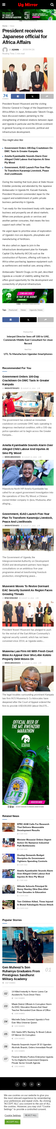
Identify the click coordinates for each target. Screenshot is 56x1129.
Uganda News (36, 310)
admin (15, 50)
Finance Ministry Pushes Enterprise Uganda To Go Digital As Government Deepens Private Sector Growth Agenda (32, 1060)
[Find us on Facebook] (17, 1084)
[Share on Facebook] (18, 96)
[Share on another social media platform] (47, 96)
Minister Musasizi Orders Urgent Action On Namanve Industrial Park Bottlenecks (34, 842)
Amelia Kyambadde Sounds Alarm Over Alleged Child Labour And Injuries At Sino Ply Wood (27, 159)
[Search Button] (52, 4)
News (12, 26)
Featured (13, 310)
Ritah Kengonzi (11, 598)
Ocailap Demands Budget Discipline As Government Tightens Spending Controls (32, 858)
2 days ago (23, 896)
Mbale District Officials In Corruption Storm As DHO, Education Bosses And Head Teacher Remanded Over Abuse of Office (32, 1007)
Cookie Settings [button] (13, 1115)
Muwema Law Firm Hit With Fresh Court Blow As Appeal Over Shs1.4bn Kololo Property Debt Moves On (27, 655)
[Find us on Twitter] (24, 1084)
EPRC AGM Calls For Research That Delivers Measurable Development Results (33, 827)
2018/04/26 (29, 50)
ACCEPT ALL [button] (13, 1122)
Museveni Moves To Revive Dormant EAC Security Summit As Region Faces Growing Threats (27, 590)
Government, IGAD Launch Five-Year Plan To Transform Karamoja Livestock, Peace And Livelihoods (27, 170)
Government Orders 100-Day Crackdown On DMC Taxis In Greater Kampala (25, 380)
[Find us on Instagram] (31, 1084)
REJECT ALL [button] (31, 1116)
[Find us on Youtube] (38, 1084)
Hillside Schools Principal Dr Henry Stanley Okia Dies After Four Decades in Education (32, 889)
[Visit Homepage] (28, 4)
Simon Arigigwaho (13, 457)
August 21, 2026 (29, 388)
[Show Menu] (3, 4)
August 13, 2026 (27, 598)
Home (4, 26)
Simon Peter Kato (12, 388)
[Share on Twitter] (33, 96)
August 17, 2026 (29, 525)
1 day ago (23, 834)
